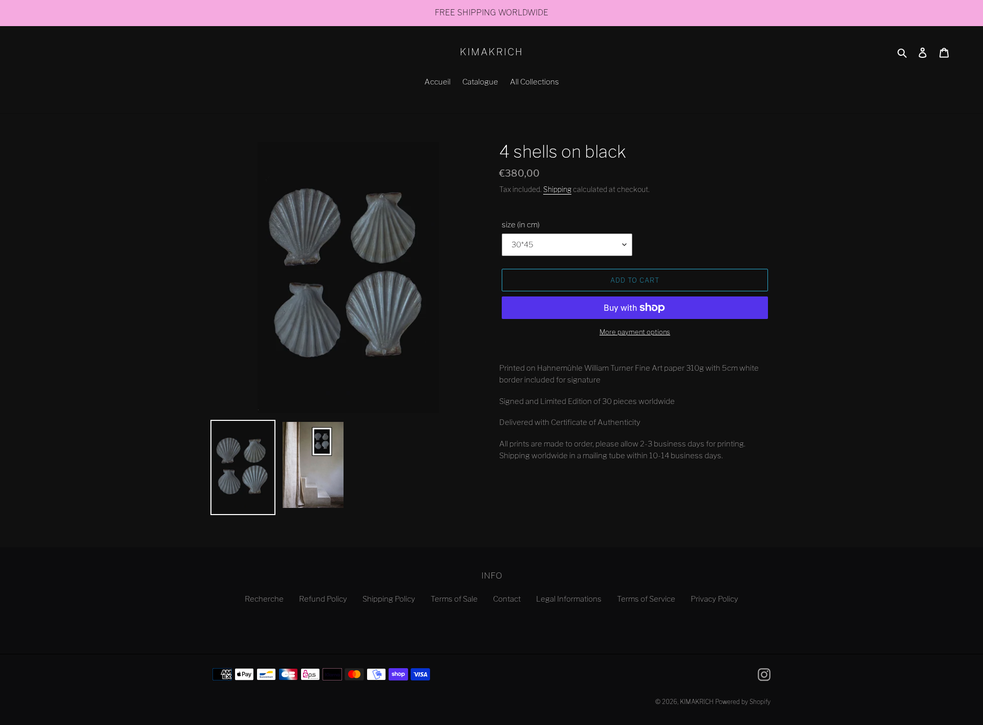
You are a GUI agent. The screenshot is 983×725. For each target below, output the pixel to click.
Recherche (264, 599)
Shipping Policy (388, 599)
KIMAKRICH (491, 52)
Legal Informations (569, 599)
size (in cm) (521, 224)
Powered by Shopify (743, 702)
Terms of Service (646, 599)
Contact (507, 599)
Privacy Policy (714, 599)
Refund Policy (323, 599)
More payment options (635, 332)
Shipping (557, 189)
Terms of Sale (454, 599)
